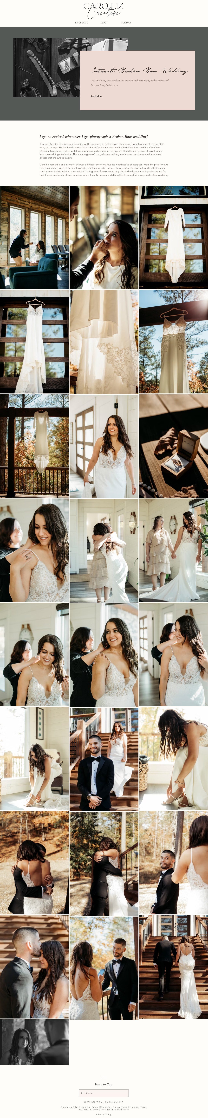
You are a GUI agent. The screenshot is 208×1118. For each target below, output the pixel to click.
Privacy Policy (103, 1114)
